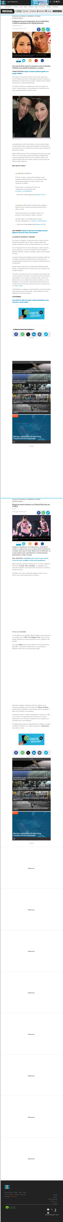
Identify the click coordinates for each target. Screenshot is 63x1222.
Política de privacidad (52, 1199)
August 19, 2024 (41, 194)
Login (8, 1)
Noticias (16, 6)
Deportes (31, 6)
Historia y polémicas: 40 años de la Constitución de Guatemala (27, 437)
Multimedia (7, 1196)
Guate (21, 6)
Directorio (55, 1203)
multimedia (55, 6)
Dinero (26, 6)
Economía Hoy (8, 6)
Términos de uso (53, 1201)
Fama (36, 6)
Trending (49, 6)
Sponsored (13, 1196)
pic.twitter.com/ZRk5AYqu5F (38, 221)
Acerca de (55, 1197)
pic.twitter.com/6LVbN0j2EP (23, 191)
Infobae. (20, 285)
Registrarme (14, 1)
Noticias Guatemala (19, 16)
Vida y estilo (42, 6)
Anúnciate (55, 1195)
